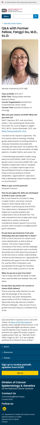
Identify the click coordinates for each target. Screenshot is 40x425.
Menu (6, 16)
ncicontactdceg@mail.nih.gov (13, 396)
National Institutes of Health (11, 417)
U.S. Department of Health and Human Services (18, 414)
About (6, 346)
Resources (8, 352)
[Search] (35, 16)
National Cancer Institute (10, 419)
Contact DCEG (7, 399)
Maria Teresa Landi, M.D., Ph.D (14, 131)
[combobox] (23, 16)
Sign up (20, 373)
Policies (7, 358)
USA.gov (5, 422)
